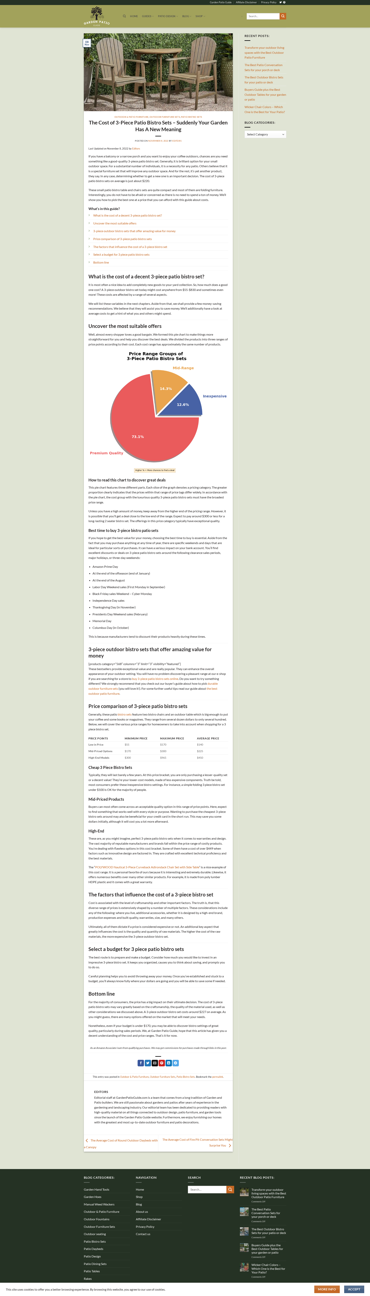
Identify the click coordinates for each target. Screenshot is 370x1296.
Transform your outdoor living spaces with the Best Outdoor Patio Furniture (264, 52)
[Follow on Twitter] (280, 2)
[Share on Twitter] (148, 1063)
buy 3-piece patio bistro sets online (155, 678)
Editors (177, 140)
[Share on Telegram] (175, 1063)
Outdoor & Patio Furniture (131, 117)
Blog (185, 16)
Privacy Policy (269, 2)
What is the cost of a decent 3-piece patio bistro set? (127, 215)
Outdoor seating (95, 1234)
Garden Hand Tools (96, 1189)
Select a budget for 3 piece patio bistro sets (121, 254)
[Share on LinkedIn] (169, 1063)
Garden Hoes (92, 1197)
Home (134, 16)
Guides (146, 16)
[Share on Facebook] (141, 1063)
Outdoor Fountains (96, 1219)
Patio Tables (92, 1271)
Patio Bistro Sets (191, 117)
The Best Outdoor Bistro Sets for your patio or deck (264, 79)
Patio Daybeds (93, 1249)
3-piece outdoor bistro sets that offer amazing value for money (134, 231)
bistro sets (125, 714)
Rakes (88, 1278)
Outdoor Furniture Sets (165, 117)
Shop (199, 16)
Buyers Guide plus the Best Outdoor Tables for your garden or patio (265, 94)
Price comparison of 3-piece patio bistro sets (122, 239)
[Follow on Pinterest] (284, 2)
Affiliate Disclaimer (246, 2)
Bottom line (101, 262)
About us (142, 1211)
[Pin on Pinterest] (162, 1063)
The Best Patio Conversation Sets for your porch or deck (264, 67)
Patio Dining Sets (95, 1264)
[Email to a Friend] (155, 1063)
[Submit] (283, 16)
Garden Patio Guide (221, 2)
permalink (217, 1076)
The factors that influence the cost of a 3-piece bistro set (130, 247)
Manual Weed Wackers (99, 1204)
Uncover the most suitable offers (114, 223)
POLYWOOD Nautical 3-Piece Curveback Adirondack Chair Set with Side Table (147, 867)
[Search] (124, 16)
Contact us (143, 1234)
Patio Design (166, 16)
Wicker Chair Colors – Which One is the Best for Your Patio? (265, 109)
